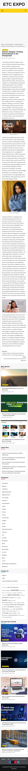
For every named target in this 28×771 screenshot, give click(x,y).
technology (5, 613)
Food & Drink (5, 517)
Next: (15, 358)
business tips (22, 590)
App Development (12, 587)
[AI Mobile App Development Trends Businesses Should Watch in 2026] (14, 712)
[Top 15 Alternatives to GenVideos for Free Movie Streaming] (14, 429)
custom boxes (19, 592)
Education (4, 500)
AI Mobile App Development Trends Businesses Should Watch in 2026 (14, 467)
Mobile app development (17, 604)
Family (3, 506)
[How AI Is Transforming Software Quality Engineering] (14, 633)
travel (14, 613)
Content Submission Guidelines (10, 581)
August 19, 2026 (12, 673)
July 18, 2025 (9, 417)
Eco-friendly (5, 497)
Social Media (19, 609)
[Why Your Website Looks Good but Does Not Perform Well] (14, 685)
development (4, 595)
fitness (19, 597)
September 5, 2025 (10, 391)
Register (4, 575)
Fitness (4, 514)
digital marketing (13, 595)
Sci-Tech (4, 552)
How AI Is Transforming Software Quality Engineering (12, 453)
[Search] (25, 10)
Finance (4, 512)
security (10, 609)
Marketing (4, 540)
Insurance (4, 532)
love (2, 604)
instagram (15, 602)
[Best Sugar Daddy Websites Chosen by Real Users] (14, 377)
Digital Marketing (6, 492)
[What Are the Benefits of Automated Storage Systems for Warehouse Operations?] (14, 738)
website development (7, 617)
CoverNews (21, 766)
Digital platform (6, 494)
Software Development (11, 611)
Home (13, 600)
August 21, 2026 (12, 646)
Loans (22, 602)
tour (10, 613)
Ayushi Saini (5, 646)
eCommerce (22, 595)
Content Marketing (8, 592)
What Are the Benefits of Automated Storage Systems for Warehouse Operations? (13, 472)
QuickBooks (10, 606)
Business (4, 486)
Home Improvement (7, 529)
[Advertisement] (14, 27)
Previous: (13, 353)
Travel (3, 560)
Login (3, 578)
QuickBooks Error (18, 606)
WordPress (5, 566)
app (6, 587)
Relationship (5, 549)
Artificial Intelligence (6, 590)
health (4, 600)
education (5, 597)
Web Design (5, 615)
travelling (18, 613)
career (3, 592)
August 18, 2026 (12, 699)
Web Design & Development (9, 563)
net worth (4, 606)
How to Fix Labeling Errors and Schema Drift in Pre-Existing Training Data (13, 458)
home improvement (7, 602)
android (3, 587)
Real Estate (5, 546)
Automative (5, 483)
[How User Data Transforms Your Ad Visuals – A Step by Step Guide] (14, 403)
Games (3, 523)
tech (19, 611)
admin (4, 58)
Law (3, 535)
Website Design (21, 615)
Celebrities (5, 489)
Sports (3, 558)
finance (15, 597)
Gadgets (4, 520)
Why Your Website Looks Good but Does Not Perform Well (13, 463)
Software (4, 611)
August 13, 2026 (12, 752)
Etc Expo (14, 4)
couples (14, 592)
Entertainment (5, 49)
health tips (10, 600)
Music (3, 543)
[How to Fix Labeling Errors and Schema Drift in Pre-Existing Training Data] (14, 659)
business (15, 590)
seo (14, 609)
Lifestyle (4, 537)
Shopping (4, 555)
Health (3, 526)
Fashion (4, 509)
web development (13, 615)
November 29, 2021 (11, 58)
